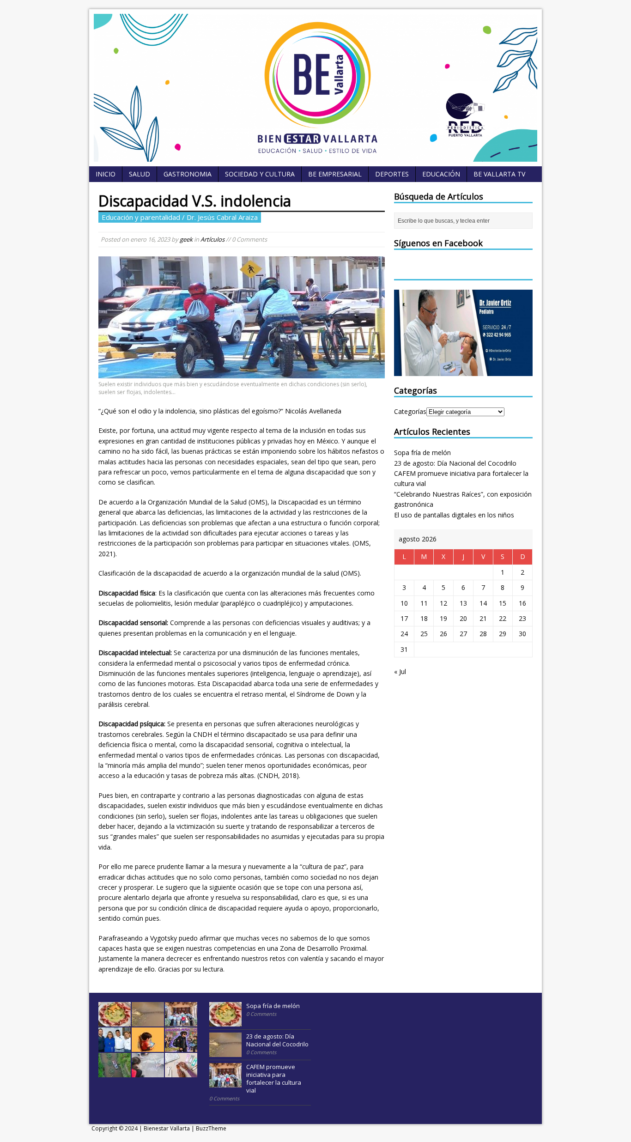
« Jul (400, 671)
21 (483, 618)
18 (424, 618)
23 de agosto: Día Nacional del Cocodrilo (455, 463)
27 (463, 633)
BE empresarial (335, 174)
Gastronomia (188, 174)
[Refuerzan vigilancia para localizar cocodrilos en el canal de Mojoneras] (114, 1072)
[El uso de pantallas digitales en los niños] (148, 1047)
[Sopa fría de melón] (114, 1021)
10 (404, 603)
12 (443, 603)
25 (424, 633)
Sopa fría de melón (422, 452)
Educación (441, 174)
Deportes (392, 174)
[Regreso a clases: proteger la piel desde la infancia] (148, 1072)
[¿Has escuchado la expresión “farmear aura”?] (181, 1047)
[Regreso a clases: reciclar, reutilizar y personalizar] (181, 1072)
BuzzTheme (211, 1128)
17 (404, 618)
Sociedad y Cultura (260, 174)
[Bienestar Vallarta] (315, 156)
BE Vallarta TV (499, 174)
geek (186, 239)
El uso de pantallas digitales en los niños (454, 514)
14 (483, 603)
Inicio (105, 174)
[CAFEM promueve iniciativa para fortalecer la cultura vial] (181, 1021)
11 (424, 603)
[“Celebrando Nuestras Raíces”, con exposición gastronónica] (114, 1047)
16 (522, 603)
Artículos (212, 239)
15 (502, 603)
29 (502, 633)
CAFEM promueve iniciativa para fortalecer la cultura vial (273, 1078)
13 (463, 603)
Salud (139, 174)
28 (483, 633)
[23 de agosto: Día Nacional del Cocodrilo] (148, 1021)
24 (404, 633)
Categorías (410, 411)
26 (443, 633)
